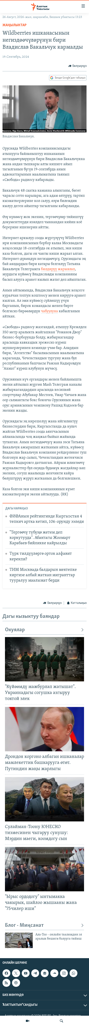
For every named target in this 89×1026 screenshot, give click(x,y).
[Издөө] (61, 1021)
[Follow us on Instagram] (64, 973)
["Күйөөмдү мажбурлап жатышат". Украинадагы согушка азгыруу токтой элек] (44, 659)
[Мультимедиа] (27, 1021)
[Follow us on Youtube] (26, 973)
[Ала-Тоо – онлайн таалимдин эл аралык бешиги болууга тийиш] (19, 940)
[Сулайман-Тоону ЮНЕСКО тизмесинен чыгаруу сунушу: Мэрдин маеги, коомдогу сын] (44, 799)
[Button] (77, 66)
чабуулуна (49, 311)
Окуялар (15, 630)
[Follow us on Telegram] (35, 973)
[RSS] (6, 983)
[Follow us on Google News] (45, 973)
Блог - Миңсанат (24, 925)
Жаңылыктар (14, 25)
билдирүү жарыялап (58, 269)
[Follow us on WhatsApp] (73, 973)
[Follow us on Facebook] (6, 973)
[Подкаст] (16, 983)
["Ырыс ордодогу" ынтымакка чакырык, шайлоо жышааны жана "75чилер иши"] (44, 869)
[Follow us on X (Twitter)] (16, 973)
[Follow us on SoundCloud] (54, 973)
